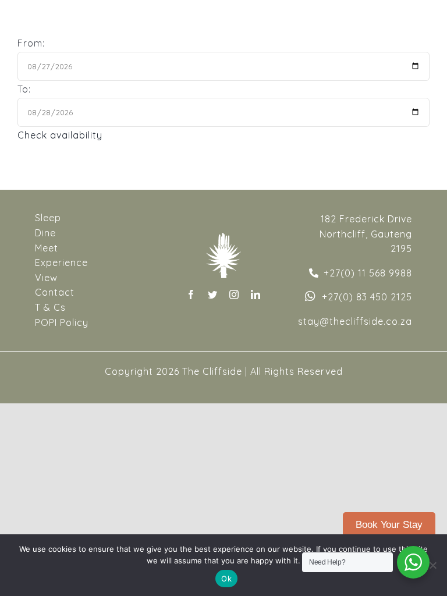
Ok (226, 578)
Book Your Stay (389, 524)
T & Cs (50, 307)
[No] (432, 565)
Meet (46, 248)
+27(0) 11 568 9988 (368, 273)
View (46, 277)
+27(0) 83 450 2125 (367, 297)
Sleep (48, 218)
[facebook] (191, 294)
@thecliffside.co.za (366, 321)
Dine (45, 233)
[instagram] (234, 294)
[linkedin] (256, 294)
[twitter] (213, 294)
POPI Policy (61, 322)
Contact (54, 292)
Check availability (59, 135)
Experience (61, 262)
